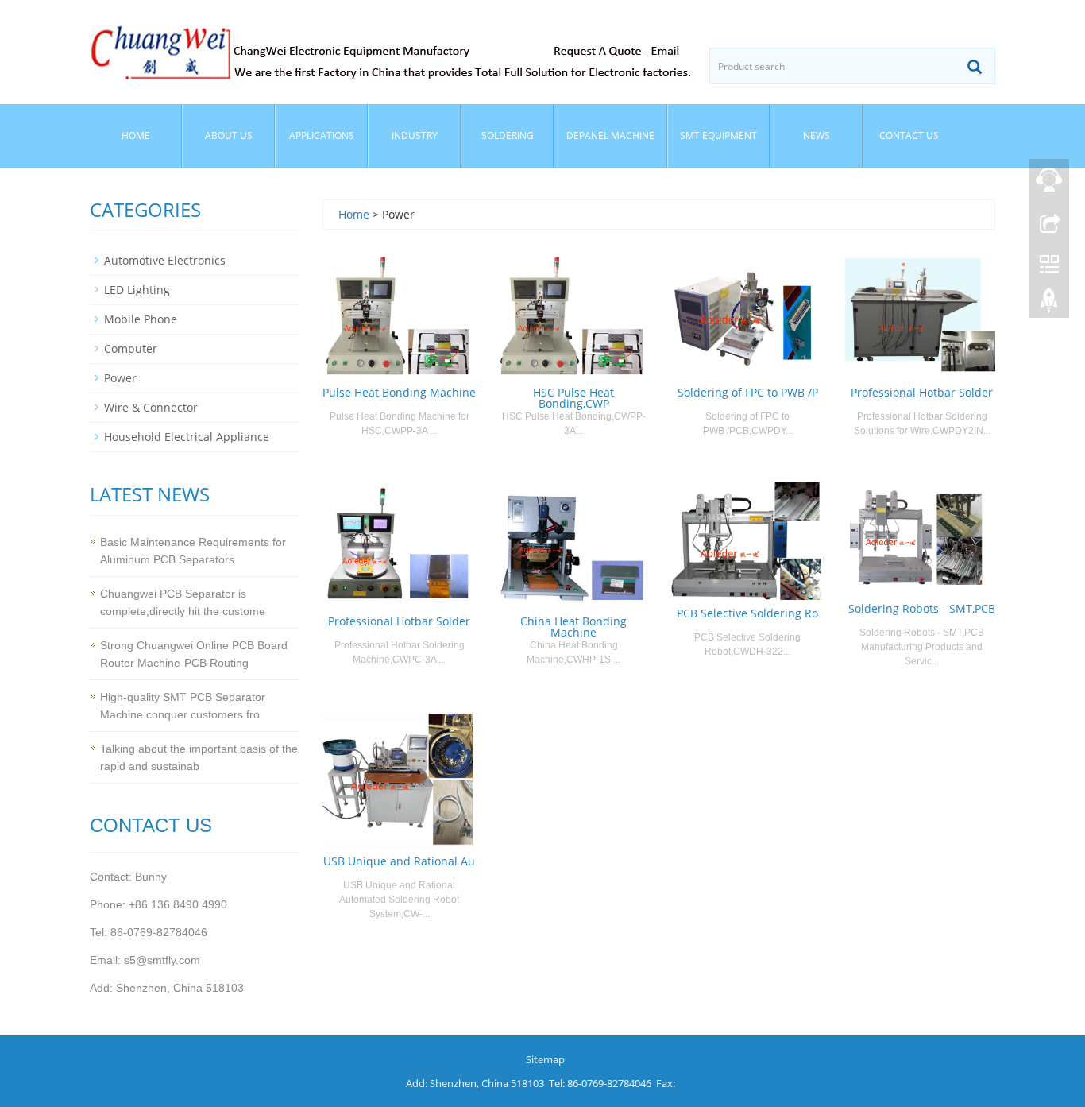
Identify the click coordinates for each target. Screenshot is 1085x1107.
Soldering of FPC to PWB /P (748, 392)
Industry (415, 135)
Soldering (507, 135)
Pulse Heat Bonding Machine (399, 392)
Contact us (909, 135)
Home (136, 135)
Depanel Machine (610, 135)
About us (229, 135)
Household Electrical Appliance (186, 436)
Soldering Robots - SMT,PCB (921, 608)
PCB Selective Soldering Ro (747, 613)
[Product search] (974, 66)
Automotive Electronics (165, 260)
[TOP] (1049, 304)
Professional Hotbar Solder (922, 392)
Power (120, 377)
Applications (321, 135)
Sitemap (545, 1059)
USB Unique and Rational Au (399, 861)
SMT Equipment (718, 135)
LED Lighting (137, 289)
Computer (130, 348)
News (816, 135)
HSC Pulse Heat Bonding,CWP (573, 398)
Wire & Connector (151, 407)
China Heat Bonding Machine (573, 626)
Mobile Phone (140, 319)
